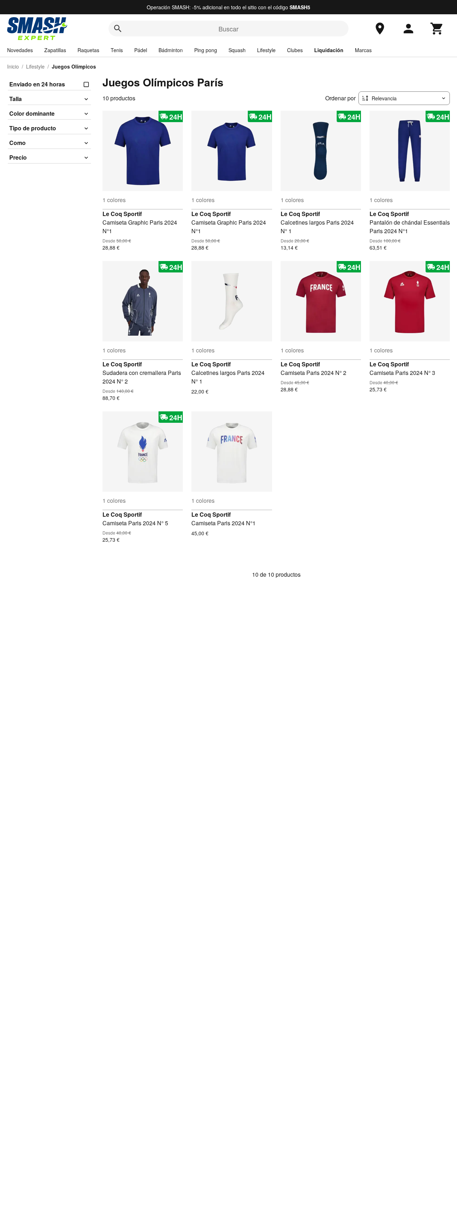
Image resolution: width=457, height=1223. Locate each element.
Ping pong (205, 50)
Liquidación (328, 50)
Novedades (20, 50)
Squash (237, 50)
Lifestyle (266, 50)
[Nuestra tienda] (380, 28)
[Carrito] (437, 28)
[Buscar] (118, 28)
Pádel (140, 50)
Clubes (295, 50)
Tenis (117, 50)
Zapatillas (55, 50)
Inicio (13, 66)
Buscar (228, 28)
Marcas (363, 50)
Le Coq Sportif (122, 214)
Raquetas (88, 50)
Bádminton (171, 50)
